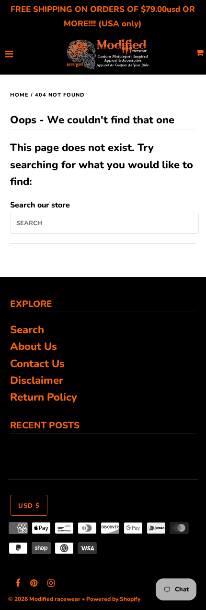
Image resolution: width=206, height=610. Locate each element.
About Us (33, 346)
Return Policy (43, 397)
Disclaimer (36, 380)
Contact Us (37, 364)
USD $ (29, 505)
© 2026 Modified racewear (44, 599)
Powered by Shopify (113, 599)
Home (19, 94)
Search (27, 330)
